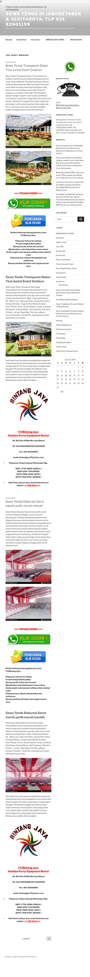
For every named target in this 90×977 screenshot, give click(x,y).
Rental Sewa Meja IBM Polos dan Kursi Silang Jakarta (68, 187)
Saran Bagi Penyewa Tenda (66, 268)
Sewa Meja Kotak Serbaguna (67, 300)
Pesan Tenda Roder (63, 260)
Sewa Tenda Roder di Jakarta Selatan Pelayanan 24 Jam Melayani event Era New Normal (70, 313)
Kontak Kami (22, 40)
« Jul (61, 391)
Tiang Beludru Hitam (63, 342)
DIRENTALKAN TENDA (55, 40)
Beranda (9, 40)
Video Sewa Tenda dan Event (67, 351)
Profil (58, 102)
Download (60, 238)
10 (58, 375)
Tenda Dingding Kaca (64, 325)
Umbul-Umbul (61, 347)
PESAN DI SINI (76, 40)
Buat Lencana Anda (63, 108)
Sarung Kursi (61, 273)
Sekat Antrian (61, 277)
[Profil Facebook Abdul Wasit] (67, 105)
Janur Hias (60, 247)
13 (70, 375)
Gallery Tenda (61, 242)
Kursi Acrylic (60, 255)
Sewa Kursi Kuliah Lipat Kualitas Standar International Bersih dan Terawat (68, 292)
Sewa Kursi (35, 40)
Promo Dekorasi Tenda (64, 264)
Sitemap (59, 321)
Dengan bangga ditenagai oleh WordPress (20, 957)
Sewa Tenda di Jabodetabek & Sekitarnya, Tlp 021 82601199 (43, 19)
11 (62, 375)
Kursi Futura (63, 285)
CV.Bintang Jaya (28, 431)
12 (66, 375)
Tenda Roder (61, 334)
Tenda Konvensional (63, 329)
